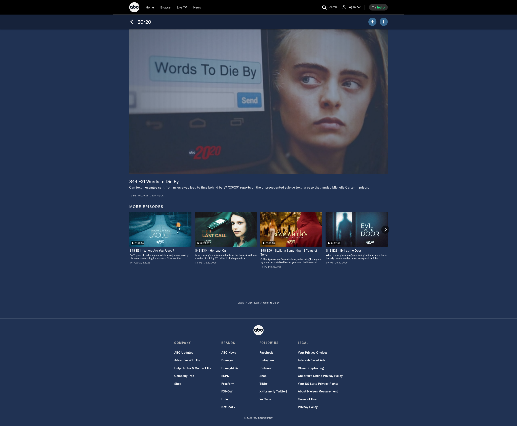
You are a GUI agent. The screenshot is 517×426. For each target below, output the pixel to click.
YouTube (265, 399)
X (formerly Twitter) (273, 391)
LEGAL (303, 343)
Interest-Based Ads (311, 360)
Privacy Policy (308, 407)
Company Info (184, 376)
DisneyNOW (229, 368)
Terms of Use (307, 399)
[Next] (385, 230)
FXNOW (226, 391)
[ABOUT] (384, 22)
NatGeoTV (228, 407)
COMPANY (182, 343)
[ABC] (134, 8)
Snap (263, 376)
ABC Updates (183, 352)
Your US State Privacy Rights (318, 384)
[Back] (132, 21)
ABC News (228, 352)
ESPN (225, 376)
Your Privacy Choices (313, 352)
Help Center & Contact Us (192, 368)
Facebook (266, 352)
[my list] (372, 22)
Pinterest (266, 368)
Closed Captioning (311, 368)
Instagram (267, 360)
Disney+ (227, 360)
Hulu (224, 399)
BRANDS (228, 343)
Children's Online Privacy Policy (320, 376)
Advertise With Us (187, 360)
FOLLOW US (269, 343)
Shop (177, 384)
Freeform (227, 384)
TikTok (264, 384)
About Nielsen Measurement (318, 391)
